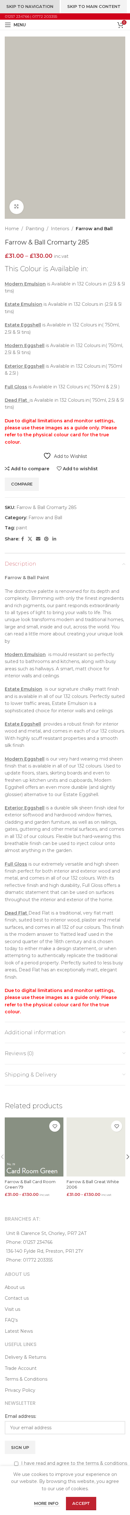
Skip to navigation (29, 6)
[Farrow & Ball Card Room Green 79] (34, 1146)
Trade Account (21, 1368)
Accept (81, 1503)
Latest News (19, 1331)
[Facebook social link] (22, 539)
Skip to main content (94, 6)
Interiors (60, 228)
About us (15, 1287)
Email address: (20, 1416)
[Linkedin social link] (54, 539)
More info (47, 1503)
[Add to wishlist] (54, 1126)
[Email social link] (38, 539)
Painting (35, 228)
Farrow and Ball (94, 228)
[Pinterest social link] (46, 539)
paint (21, 528)
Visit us (12, 1309)
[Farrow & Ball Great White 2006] (96, 1146)
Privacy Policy (20, 1390)
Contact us (17, 1298)
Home (12, 228)
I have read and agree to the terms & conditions (73, 1463)
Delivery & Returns (25, 1357)
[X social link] (30, 539)
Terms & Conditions (26, 1379)
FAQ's (11, 1320)
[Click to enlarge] (16, 207)
